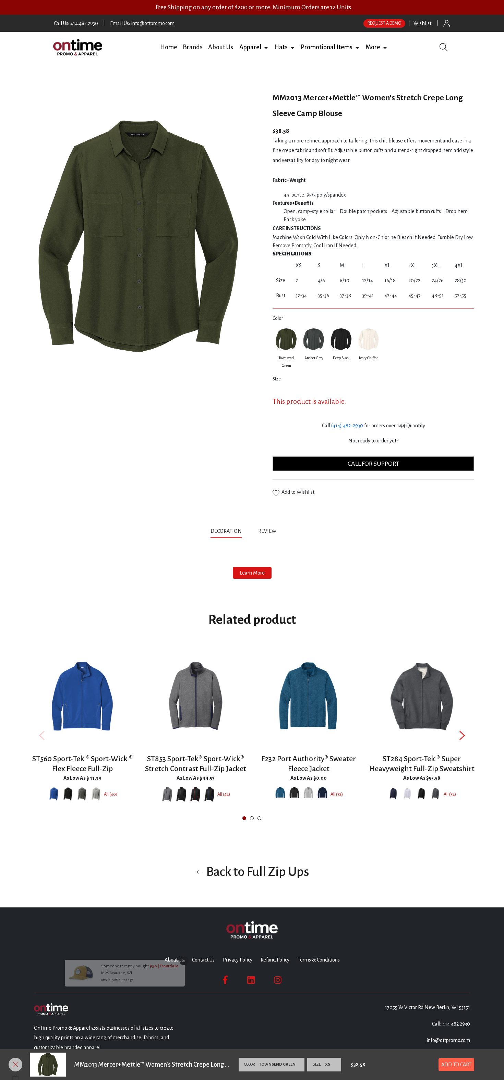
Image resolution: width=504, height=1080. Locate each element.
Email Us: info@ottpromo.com (142, 23)
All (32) (337, 794)
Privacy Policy (237, 960)
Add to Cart (456, 1064)
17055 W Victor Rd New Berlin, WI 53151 (427, 1007)
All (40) (110, 794)
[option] (82, 735)
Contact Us (203, 960)
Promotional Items (326, 47)
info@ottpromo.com (448, 1040)
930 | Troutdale (163, 995)
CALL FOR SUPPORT (373, 463)
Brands (193, 47)
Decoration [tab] (226, 531)
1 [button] (244, 818)
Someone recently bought (125, 995)
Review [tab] (267, 531)
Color (278, 318)
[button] (266, 47)
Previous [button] (42, 735)
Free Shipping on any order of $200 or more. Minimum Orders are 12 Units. (254, 7)
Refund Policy (275, 960)
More (372, 47)
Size (277, 379)
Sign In (447, 23)
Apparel (250, 47)
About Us (220, 47)
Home (168, 47)
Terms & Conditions (319, 960)
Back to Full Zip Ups (256, 872)
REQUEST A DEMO (384, 23)
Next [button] (462, 735)
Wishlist (422, 23)
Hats (281, 47)
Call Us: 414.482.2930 (76, 23)
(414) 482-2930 (347, 425)
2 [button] (252, 818)
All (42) (223, 794)
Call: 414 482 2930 (451, 1024)
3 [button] (259, 818)
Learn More (252, 573)
